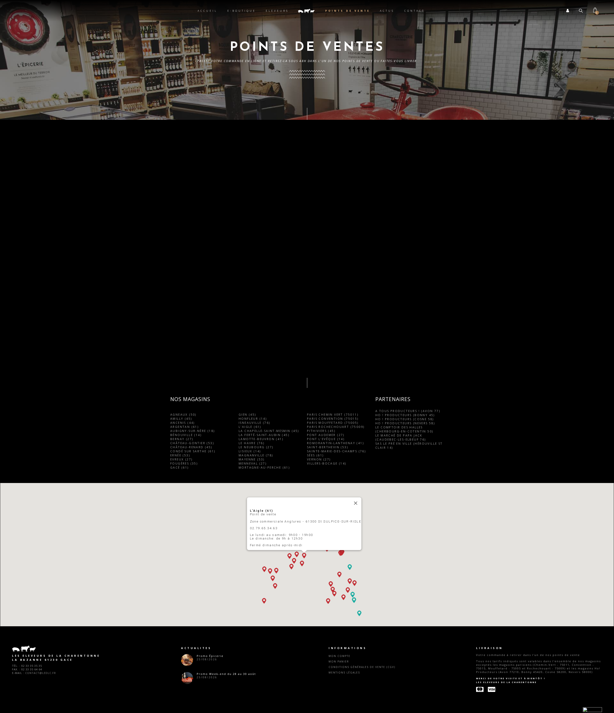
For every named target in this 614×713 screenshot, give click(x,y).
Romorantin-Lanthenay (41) (335, 701)
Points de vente (347, 10)
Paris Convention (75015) (333, 677)
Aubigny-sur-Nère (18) (192, 689)
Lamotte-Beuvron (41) (261, 697)
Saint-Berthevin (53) (327, 705)
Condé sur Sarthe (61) (192, 709)
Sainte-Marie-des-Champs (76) (336, 709)
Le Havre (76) (251, 701)
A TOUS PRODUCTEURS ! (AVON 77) (407, 669)
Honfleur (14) (253, 677)
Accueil (207, 10)
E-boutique (241, 10)
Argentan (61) (184, 685)
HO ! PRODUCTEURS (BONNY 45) (405, 673)
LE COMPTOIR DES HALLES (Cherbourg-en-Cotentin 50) (404, 687)
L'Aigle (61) (250, 685)
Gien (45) (247, 673)
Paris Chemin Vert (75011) (332, 673)
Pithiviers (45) (321, 689)
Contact (414, 10)
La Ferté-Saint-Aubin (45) (264, 693)
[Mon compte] (567, 10)
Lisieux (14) (250, 709)
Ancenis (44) (182, 681)
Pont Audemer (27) (325, 693)
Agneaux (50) (183, 673)
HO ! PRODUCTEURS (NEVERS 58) (405, 681)
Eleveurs (277, 10)
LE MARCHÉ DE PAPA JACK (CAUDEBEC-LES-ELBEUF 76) (400, 695)
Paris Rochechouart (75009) (335, 685)
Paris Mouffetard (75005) (333, 681)
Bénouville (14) (185, 693)
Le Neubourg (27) (256, 705)
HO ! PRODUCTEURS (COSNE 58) (404, 677)
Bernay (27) (181, 697)
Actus (387, 10)
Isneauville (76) (254, 681)
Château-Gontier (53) (192, 701)
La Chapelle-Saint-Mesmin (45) (269, 689)
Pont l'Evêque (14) (325, 697)
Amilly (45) (181, 677)
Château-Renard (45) (191, 705)
